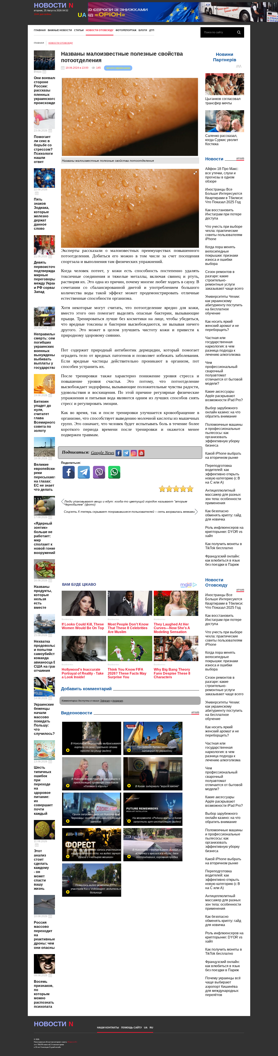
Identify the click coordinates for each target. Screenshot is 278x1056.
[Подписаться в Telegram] (127, 452)
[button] (195, 172)
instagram (118, 700)
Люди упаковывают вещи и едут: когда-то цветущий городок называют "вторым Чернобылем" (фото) (125, 503)
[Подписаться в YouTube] (142, 452)
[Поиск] (239, 32)
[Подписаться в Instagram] (134, 452)
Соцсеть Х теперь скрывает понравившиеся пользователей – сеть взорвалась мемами (129, 511)
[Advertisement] (130, 546)
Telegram (105, 700)
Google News (102, 452)
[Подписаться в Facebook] (119, 452)
